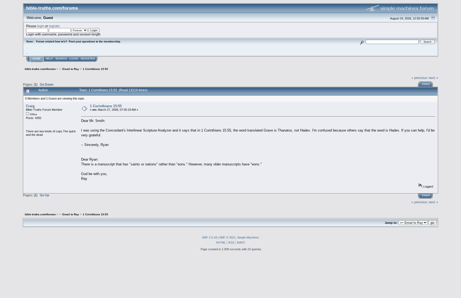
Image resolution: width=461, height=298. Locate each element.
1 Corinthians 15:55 (106, 106)
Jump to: (391, 222)
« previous (419, 78)
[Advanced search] (361, 41)
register (54, 26)
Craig (30, 106)
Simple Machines (248, 237)
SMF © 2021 (227, 237)
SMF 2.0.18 (209, 237)
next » (433, 78)
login (40, 26)
